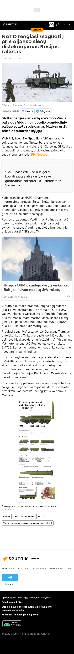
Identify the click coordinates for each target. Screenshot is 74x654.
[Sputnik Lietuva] (10, 25)
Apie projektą (9, 597)
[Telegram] (43, 111)
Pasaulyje (8, 568)
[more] (68, 296)
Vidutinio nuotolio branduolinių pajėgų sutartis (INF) (27, 523)
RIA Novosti (39, 154)
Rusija (41, 516)
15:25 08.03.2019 (11, 58)
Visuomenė (56, 568)
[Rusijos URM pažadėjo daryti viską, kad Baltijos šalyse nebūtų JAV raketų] (37, 259)
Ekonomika (39, 568)
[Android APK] (12, 624)
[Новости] (27, 111)
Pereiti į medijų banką (34, 105)
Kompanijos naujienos (26, 614)
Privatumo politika (12, 602)
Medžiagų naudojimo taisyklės (34, 597)
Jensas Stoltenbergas (24, 516)
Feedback (7, 614)
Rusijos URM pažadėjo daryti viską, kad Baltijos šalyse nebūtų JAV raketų (37, 287)
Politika (6, 516)
